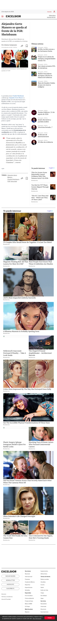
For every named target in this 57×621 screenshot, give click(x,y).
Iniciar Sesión (10, 576)
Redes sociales (45, 579)
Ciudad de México (30, 582)
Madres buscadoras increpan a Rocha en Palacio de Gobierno (45, 75)
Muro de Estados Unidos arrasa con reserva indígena (46, 85)
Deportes (27, 584)
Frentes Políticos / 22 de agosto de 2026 (46, 113)
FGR (8, 181)
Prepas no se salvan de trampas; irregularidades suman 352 (46, 59)
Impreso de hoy (51, 17)
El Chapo (27, 606)
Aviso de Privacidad (6, 599)
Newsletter (10, 580)
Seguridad (14, 181)
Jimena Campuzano (10, 45)
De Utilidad (44, 595)
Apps (42, 598)
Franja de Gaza (29, 601)
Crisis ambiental (29, 598)
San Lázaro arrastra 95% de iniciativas (46, 67)
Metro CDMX (28, 603)
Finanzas (27, 579)
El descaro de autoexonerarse (43, 136)
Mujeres (27, 612)
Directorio (3, 594)
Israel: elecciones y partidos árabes (44, 121)
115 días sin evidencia (45, 142)
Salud (42, 587)
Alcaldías (43, 582)
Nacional (27, 574)
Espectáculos (28, 587)
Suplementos (44, 571)
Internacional (28, 576)
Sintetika (27, 590)
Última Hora (52, 15)
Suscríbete (10, 588)
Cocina (42, 584)
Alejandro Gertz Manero (16, 98)
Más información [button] (37, 618)
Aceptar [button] (50, 617)
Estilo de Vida (44, 590)
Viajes (42, 593)
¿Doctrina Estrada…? (45, 127)
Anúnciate (49, 11)
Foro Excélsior (29, 595)
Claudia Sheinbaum (13, 179)
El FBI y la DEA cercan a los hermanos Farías (46, 50)
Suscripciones (44, 612)
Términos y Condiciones (7, 596)
